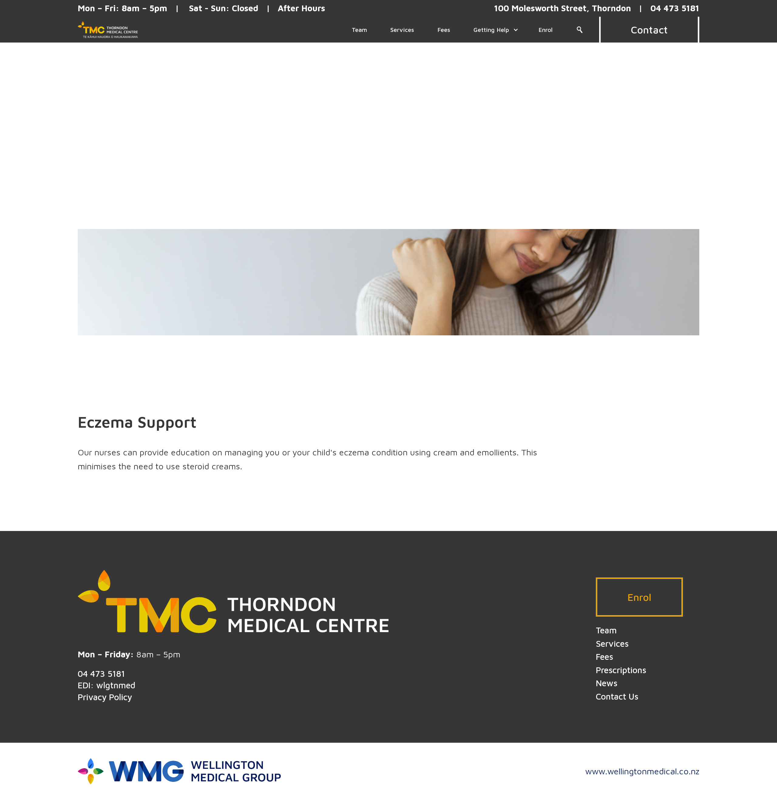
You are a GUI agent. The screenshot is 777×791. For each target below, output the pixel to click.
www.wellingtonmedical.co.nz (642, 771)
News (606, 683)
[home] (108, 29)
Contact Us (617, 696)
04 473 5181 (101, 674)
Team (606, 630)
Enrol (639, 597)
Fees (604, 657)
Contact (649, 30)
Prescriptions (621, 670)
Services (612, 644)
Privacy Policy (105, 697)
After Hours (301, 8)
